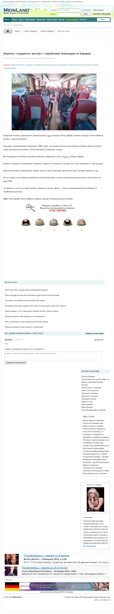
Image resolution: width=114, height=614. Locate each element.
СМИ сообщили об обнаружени (94, 429)
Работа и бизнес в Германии (91, 388)
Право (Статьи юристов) (90, 390)
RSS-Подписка (21, 2)
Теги (72, 597)
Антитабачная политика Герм (93, 443)
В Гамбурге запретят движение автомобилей (96, 440)
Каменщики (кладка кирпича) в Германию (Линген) (96, 538)
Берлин (66, 156)
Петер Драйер (14, 199)
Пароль (53, 14)
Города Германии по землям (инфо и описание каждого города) (95, 379)
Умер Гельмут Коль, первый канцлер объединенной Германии (26, 290)
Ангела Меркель (27, 199)
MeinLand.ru (17, 597)
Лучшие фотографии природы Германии (96, 451)
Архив (96, 597)
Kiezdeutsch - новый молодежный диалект (96, 462)
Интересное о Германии (89, 396)
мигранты (62, 199)
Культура (84, 385)
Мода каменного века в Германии (94, 473)
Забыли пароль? (98, 10)
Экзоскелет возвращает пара (93, 423)
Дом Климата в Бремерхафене (93, 448)
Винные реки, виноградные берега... (95, 459)
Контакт (83, 19)
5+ (82, 230)
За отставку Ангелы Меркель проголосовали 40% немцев (25, 300)
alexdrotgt (8, 340)
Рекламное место (34, 2)
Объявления (30, 19)
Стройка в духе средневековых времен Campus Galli (96, 446)
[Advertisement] (57, 41)
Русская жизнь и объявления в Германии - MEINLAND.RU (8, 31)
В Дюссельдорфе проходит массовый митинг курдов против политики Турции (32, 295)
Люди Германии (86, 404)
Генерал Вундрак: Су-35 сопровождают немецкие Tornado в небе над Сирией (31, 311)
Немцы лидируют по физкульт (93, 420)
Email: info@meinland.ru (74, 2)
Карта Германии (87, 407)
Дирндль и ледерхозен (90, 465)
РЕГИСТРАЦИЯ (102, 14)
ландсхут (45, 199)
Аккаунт (54, 10)
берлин (70, 199)
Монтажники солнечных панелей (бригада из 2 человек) (96, 540)
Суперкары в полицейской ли (93, 434)
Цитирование (98, 340)
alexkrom (26, 58)
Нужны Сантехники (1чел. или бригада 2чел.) (96, 527)
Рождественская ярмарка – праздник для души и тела (96, 457)
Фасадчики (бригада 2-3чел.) (94, 524)
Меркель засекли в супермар (93, 426)
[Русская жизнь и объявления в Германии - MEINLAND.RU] (17, 14)
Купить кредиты (72, 19)
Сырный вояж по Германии (92, 468)
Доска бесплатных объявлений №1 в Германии (57, 592)
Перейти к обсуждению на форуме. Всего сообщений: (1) (24, 349)
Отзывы (62, 2)
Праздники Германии (88, 399)
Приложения (52, 19)
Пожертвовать (46, 2)
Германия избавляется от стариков (95, 454)
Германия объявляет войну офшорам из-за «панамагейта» (25, 316)
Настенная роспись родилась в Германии (96, 471)
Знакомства (41, 19)
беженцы (53, 199)
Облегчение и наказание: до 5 (93, 432)
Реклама (68, 597)
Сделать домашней (8, 2)
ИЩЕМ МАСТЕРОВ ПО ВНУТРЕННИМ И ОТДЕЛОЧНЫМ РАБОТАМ (96, 529)
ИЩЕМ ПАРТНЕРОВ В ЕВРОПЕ (96, 543)
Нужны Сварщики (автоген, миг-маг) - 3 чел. (96, 532)
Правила (55, 2)
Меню (102, 19)
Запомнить (87, 10)
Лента (21, 19)
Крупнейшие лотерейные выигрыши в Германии (96, 437)
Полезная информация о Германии (93, 410)
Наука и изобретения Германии (92, 382)
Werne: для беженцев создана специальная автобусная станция (26, 322)
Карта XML (79, 597)
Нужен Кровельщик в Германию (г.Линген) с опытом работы (96, 535)
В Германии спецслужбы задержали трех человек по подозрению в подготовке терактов (35, 306)
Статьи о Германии (30, 31)
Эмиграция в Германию (89, 393)
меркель (38, 199)
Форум (14, 19)
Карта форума (89, 597)
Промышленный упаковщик (93, 521)
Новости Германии (47, 31)
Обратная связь (104, 597)
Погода (61, 19)
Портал (7, 19)
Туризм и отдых (87, 402)
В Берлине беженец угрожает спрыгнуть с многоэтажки (24, 327)
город (48, 135)
